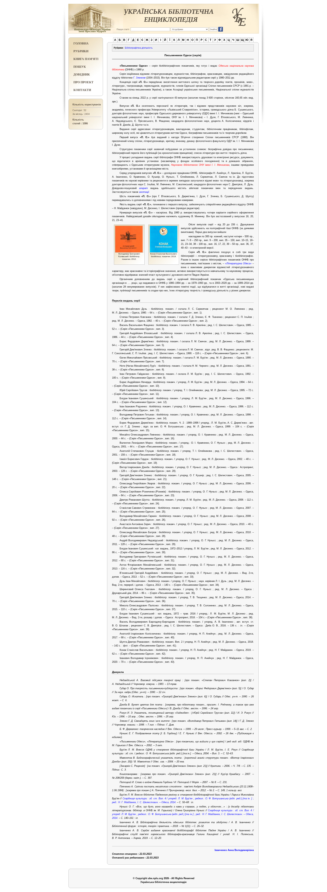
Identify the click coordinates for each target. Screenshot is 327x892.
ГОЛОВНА (81, 43)
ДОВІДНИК (81, 74)
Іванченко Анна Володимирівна (234, 850)
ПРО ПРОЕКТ (83, 82)
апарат (143, 188)
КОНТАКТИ (82, 90)
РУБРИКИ (80, 51)
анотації (144, 192)
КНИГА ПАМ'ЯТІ (85, 59)
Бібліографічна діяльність (139, 48)
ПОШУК (79, 66)
